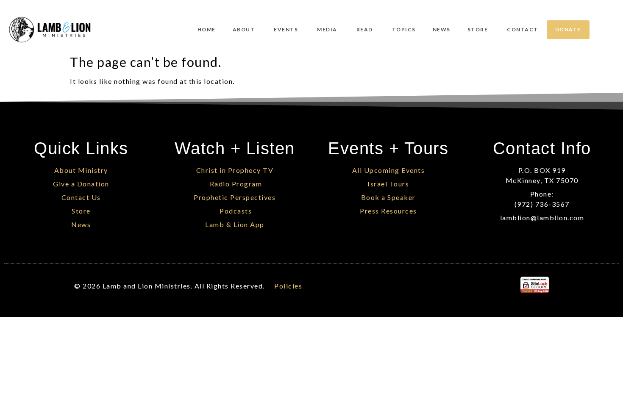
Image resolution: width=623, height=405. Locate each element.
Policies (288, 286)
